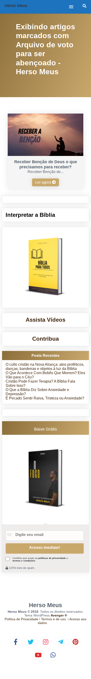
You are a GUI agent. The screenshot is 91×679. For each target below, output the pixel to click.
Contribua (45, 339)
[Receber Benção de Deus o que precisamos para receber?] (45, 155)
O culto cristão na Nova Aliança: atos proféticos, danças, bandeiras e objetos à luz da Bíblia (45, 366)
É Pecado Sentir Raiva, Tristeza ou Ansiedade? (45, 398)
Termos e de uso (53, 619)
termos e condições (24, 560)
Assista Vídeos (45, 320)
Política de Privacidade (21, 619)
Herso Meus (16, 5)
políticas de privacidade (52, 558)
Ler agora (43, 182)
